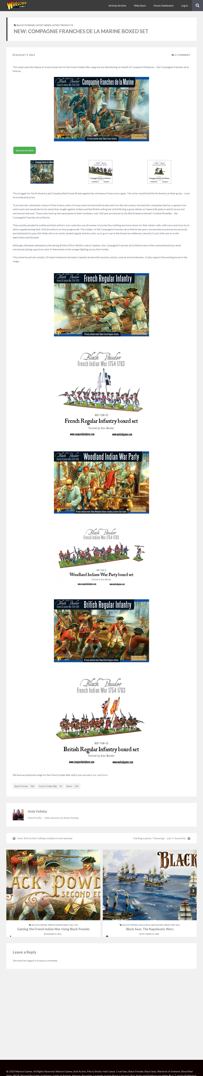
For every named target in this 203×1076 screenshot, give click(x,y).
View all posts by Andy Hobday (62, 817)
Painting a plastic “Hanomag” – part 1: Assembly (159, 838)
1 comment (182, 54)
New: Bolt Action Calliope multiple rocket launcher (45, 838)
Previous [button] (9, 891)
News (73, 786)
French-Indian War (50, 786)
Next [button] (193, 891)
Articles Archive (117, 5)
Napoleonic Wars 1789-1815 (165, 925)
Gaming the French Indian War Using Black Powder (53, 929)
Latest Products (62, 25)
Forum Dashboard (163, 5)
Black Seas (144, 925)
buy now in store (24, 150)
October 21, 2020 (150, 934)
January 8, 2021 (54, 934)
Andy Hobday (37, 811)
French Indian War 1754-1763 (63, 925)
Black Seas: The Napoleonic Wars (150, 929)
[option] (53, 893)
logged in (31, 960)
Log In (184, 5)
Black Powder (26, 25)
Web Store (140, 5)
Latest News (43, 25)
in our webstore (99, 774)
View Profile (35, 817)
